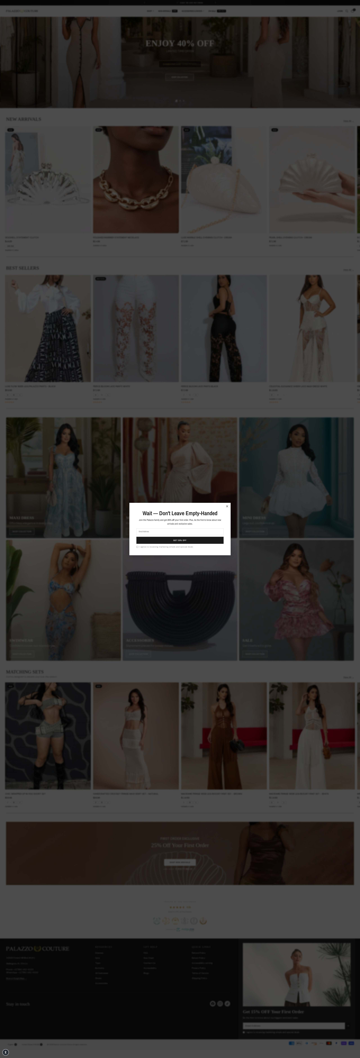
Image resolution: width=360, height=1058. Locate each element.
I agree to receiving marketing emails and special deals (166, 546)
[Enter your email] (180, 540)
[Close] (227, 506)
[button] (5, 1052)
